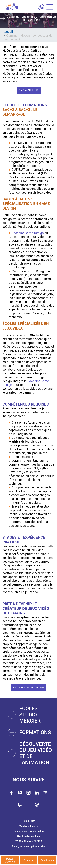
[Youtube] (20, 793)
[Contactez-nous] (37, 805)
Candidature (47, 860)
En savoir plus (28, 90)
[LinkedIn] (37, 793)
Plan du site (28, 820)
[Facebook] (12, 793)
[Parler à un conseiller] (41, 7)
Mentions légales (28, 826)
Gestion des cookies (28, 836)
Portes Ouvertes (10, 860)
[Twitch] (20, 805)
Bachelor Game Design (28, 233)
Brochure (28, 860)
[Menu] (48, 7)
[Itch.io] (45, 793)
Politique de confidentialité (28, 831)
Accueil (8, 32)
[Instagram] (28, 793)
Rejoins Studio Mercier (28, 687)
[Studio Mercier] (11, 7)
